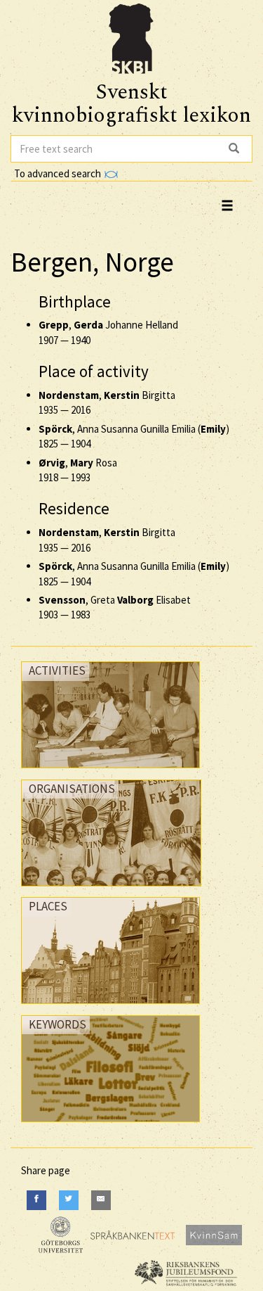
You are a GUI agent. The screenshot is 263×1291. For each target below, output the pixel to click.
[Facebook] (36, 1199)
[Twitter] (69, 1199)
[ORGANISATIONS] (111, 889)
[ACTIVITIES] (110, 771)
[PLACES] (110, 1007)
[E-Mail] (101, 1199)
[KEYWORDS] (110, 1125)
